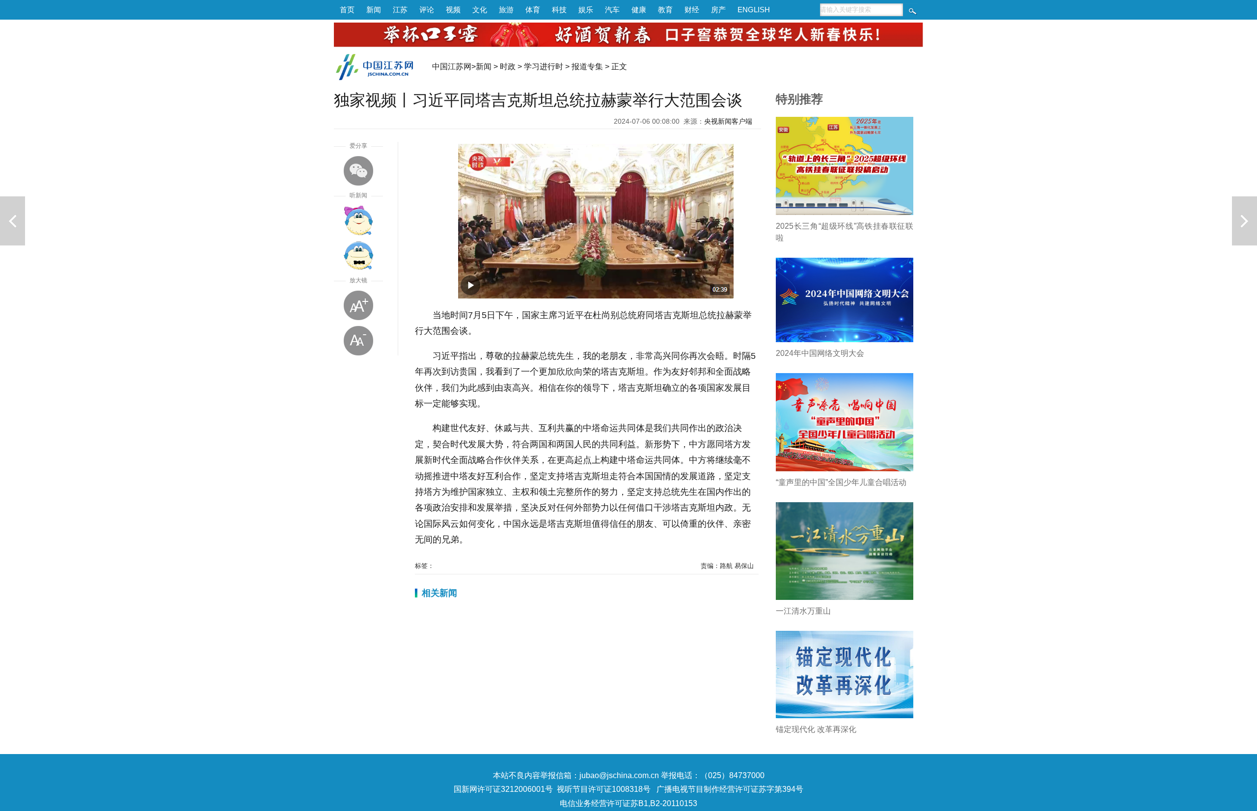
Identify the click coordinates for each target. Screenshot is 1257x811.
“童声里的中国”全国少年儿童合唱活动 (841, 482)
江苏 (400, 9)
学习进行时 (543, 66)
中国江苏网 (451, 66)
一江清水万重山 (803, 611)
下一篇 (1244, 220)
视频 (453, 9)
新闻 (373, 9)
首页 (347, 9)
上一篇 (12, 220)
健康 (638, 9)
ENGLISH (754, 9)
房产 (718, 9)
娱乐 (585, 9)
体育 (532, 9)
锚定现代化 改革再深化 (816, 729)
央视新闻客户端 (728, 121)
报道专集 (587, 66)
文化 (479, 9)
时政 (508, 66)
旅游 (506, 9)
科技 (559, 9)
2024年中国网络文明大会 (820, 353)
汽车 (612, 9)
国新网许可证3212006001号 (503, 789)
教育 (665, 9)
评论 (426, 9)
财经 (691, 9)
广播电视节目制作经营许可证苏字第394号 (729, 789)
